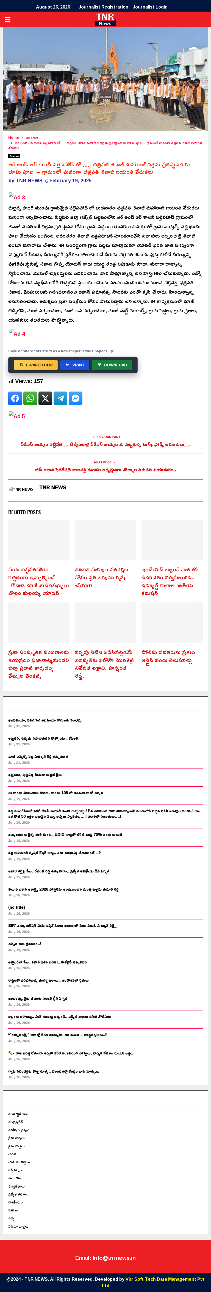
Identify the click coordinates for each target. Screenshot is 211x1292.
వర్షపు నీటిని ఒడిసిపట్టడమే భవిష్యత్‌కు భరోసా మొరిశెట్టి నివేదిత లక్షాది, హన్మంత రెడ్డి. (104, 663)
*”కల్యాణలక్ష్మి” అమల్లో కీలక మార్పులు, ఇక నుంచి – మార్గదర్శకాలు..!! (57, 1034)
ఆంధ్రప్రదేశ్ (15, 1121)
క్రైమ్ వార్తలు (16, 1146)
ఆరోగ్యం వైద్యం (18, 1129)
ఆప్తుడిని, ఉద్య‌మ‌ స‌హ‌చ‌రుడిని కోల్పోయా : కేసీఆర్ (43, 738)
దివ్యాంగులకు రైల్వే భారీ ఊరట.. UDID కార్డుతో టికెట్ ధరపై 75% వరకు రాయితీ (65, 834)
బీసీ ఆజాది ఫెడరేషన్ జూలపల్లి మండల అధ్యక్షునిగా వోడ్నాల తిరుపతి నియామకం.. (105, 469)
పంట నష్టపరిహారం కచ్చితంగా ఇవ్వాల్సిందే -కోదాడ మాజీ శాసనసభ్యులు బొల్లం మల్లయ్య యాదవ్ (38, 581)
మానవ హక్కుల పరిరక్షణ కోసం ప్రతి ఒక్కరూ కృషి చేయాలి (101, 577)
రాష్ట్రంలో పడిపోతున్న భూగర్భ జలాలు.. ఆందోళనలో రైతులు (48, 980)
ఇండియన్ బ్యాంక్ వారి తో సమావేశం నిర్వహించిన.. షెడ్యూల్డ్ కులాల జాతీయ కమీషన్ (169, 581)
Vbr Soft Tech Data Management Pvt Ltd (153, 1282)
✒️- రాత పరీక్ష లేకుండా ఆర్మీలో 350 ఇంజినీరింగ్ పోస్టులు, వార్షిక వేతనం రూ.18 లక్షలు (71, 1053)
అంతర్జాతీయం (18, 1113)
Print (79, 365)
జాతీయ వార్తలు (19, 1162)
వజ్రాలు (13, 1210)
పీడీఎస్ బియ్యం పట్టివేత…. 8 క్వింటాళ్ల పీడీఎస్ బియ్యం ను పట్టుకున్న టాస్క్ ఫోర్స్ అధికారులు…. (106, 444)
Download (115, 365)
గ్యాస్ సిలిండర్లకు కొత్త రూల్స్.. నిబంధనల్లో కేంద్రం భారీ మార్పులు (53, 1071)
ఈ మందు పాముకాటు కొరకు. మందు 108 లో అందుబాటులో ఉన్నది (55, 792)
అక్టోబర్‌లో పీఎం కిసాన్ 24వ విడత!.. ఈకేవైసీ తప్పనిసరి (47, 962)
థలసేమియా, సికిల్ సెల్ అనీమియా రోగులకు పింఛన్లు (45, 720)
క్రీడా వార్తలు (16, 1137)
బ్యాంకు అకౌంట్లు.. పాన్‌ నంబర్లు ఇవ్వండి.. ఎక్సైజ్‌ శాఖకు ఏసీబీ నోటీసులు (60, 1016)
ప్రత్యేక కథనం (17, 1194)
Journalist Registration (103, 7)
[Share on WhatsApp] (30, 398)
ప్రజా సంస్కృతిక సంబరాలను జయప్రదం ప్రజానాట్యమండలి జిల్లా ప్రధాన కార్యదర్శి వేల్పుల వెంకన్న (38, 663)
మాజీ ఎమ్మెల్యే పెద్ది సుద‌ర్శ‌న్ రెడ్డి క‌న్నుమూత (38, 756)
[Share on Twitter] (45, 398)
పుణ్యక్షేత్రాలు (16, 1186)
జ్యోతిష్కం (15, 1169)
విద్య (11, 1218)
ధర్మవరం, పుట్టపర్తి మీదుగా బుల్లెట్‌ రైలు (35, 774)
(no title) (16, 907)
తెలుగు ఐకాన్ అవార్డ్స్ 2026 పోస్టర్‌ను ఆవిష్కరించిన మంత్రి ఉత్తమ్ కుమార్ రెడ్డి (63, 889)
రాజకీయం (15, 1202)
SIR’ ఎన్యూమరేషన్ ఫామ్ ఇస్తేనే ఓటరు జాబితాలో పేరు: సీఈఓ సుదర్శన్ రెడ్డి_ (62, 925)
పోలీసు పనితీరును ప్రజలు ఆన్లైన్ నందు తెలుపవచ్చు (168, 656)
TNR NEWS (29, 180)
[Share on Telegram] (60, 398)
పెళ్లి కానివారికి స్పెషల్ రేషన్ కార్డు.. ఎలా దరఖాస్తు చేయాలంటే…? (54, 852)
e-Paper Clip (39, 365)
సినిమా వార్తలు (18, 1226)
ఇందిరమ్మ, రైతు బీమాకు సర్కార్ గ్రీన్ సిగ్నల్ (37, 998)
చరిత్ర (12, 1154)
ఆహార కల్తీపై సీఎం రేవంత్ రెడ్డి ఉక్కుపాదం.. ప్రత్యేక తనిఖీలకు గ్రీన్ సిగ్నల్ (58, 871)
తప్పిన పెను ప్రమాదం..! (24, 943)
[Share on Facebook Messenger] (75, 398)
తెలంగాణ (14, 156)
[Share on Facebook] (15, 398)
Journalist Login (150, 7)
